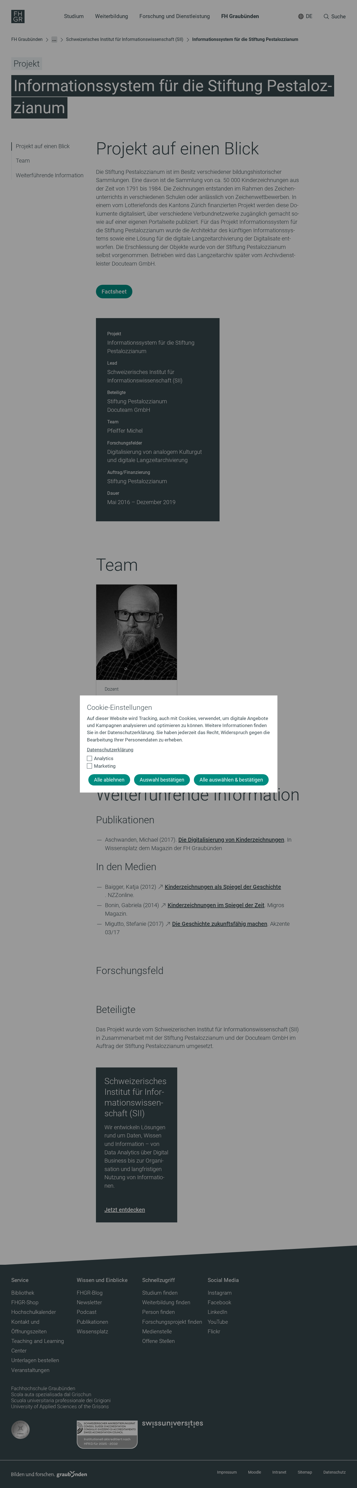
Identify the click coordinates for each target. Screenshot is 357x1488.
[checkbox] (176, 758)
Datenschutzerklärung (110, 749)
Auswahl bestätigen (162, 780)
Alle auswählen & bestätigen (231, 780)
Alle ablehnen (109, 780)
